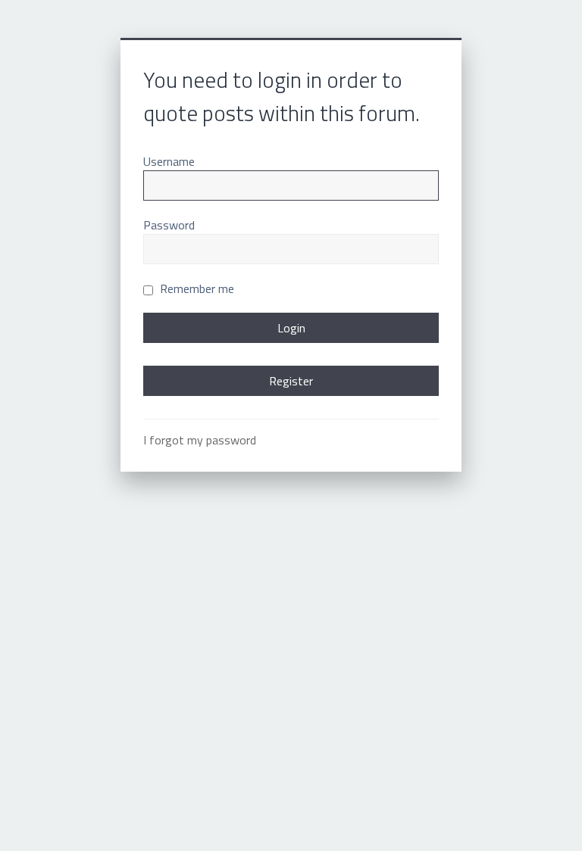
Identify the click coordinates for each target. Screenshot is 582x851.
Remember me (195, 288)
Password (169, 225)
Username (169, 161)
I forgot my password (199, 440)
